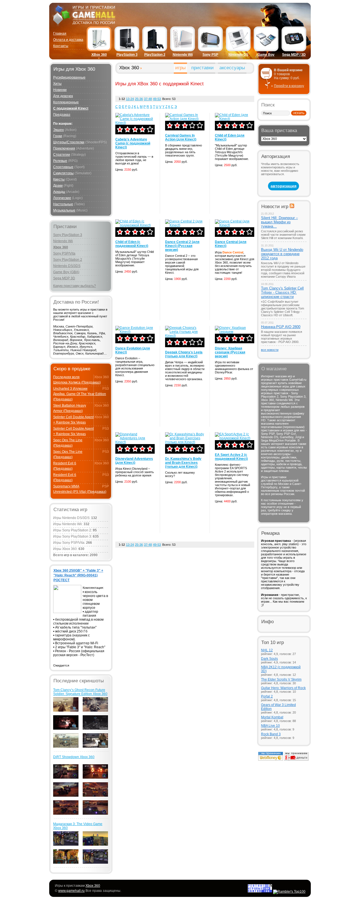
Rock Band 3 (271, 734)
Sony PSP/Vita (64, 253)
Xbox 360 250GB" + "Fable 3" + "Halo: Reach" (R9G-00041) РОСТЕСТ (78, 575)
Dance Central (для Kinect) (230, 244)
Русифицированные (69, 77)
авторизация (283, 186)
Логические (62, 198)
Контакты (60, 46)
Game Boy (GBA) (66, 272)
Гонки (57, 136)
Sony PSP (210, 55)
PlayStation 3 (127, 55)
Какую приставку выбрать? (74, 286)
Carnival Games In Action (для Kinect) (180, 137)
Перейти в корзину (289, 86)
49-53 (157, 99)
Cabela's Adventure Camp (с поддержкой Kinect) (132, 143)
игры (180, 67)
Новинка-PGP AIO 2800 (280, 327)
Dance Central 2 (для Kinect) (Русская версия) (182, 246)
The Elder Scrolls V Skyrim (281, 679)
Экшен (58, 130)
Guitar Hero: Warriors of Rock (283, 688)
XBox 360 (99, 55)
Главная (59, 33)
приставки (202, 67)
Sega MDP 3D (64, 278)
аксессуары (232, 67)
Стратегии (61, 155)
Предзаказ (61, 115)
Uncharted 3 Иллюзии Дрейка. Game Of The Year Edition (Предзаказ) (79, 394)
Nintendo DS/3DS (66, 266)
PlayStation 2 (154, 55)
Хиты (57, 84)
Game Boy (266, 55)
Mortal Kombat (272, 717)
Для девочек (63, 96)
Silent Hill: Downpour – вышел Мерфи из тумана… (279, 222)
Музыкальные (64, 210)
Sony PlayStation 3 (67, 235)
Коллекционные (66, 102)
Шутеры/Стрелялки (68, 142)
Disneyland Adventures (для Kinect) (134, 461)
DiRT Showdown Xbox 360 (73, 757)
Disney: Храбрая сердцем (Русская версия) (230, 352)
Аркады (59, 192)
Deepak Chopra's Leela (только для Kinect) (183, 354)
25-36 (139, 99)
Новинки (60, 90)
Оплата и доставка (68, 40)
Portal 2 (267, 696)
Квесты (59, 179)
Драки (58, 186)
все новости (269, 349)
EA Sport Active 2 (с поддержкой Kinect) (231, 457)
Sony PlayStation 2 (67, 260)
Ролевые (60, 161)
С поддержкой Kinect (70, 108)
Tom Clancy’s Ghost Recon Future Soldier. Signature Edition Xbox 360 (80, 692)
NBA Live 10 (270, 726)
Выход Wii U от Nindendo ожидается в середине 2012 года (282, 254)
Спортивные (63, 167)
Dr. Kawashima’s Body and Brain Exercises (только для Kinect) (183, 463)
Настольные (63, 204)
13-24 (130, 99)
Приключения (64, 148)
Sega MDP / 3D (294, 55)
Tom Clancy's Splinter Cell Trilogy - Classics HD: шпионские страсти (282, 292)
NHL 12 (267, 650)
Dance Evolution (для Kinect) (132, 350)
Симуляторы (63, 173)
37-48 (148, 99)
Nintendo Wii (183, 55)
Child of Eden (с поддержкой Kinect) (131, 244)
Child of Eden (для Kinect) (229, 137)
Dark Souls (269, 659)
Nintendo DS (238, 55)
